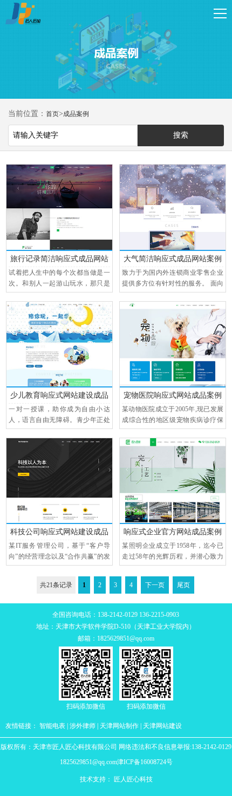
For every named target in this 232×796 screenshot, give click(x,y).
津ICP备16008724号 (145, 762)
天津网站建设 (162, 726)
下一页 (155, 585)
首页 (52, 114)
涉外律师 (82, 726)
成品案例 (76, 114)
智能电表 (52, 726)
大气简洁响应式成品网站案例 (173, 259)
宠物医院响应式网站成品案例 (173, 395)
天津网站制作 (119, 726)
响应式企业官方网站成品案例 (173, 532)
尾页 (183, 585)
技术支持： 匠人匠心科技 (116, 779)
